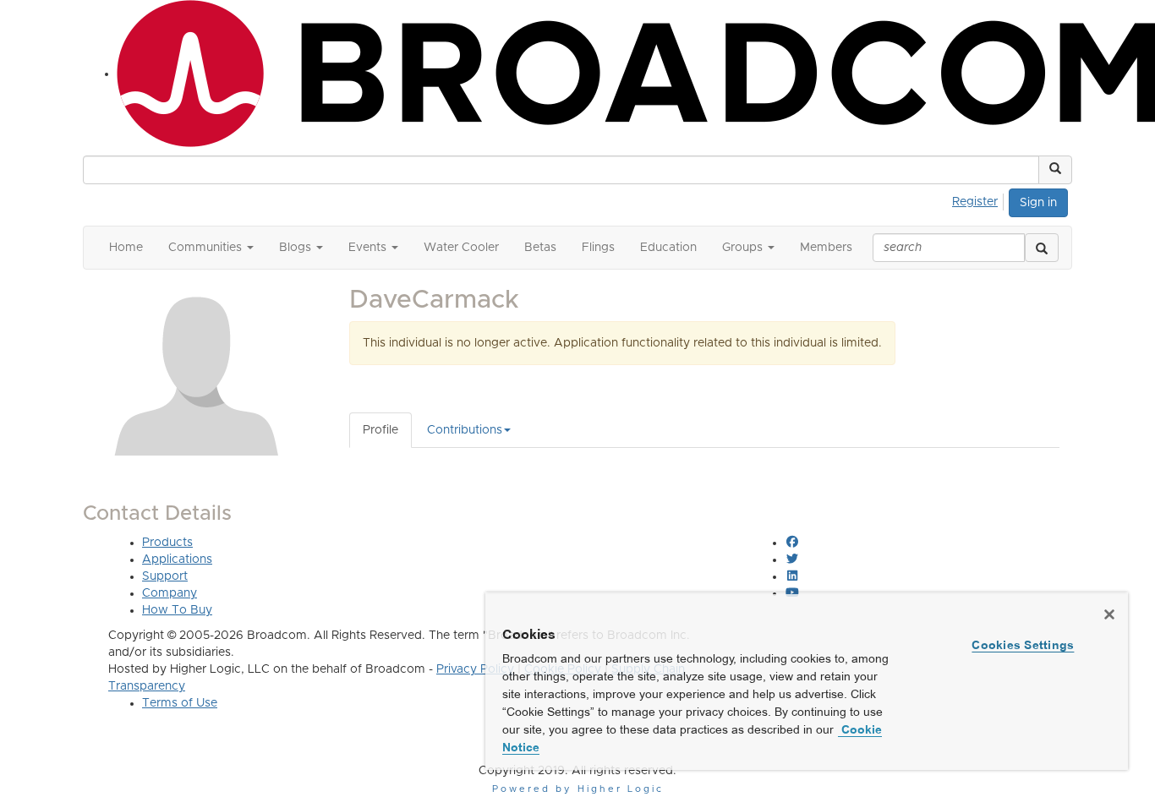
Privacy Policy (475, 669)
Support (165, 576)
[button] (1055, 170)
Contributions (464, 430)
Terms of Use (179, 703)
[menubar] (979, 199)
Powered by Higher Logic (578, 789)
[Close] (1109, 614)
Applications (177, 559)
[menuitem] (979, 199)
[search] (1042, 247)
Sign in (1038, 203)
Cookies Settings (1023, 645)
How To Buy (177, 610)
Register (975, 202)
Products (167, 543)
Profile (380, 430)
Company (169, 593)
